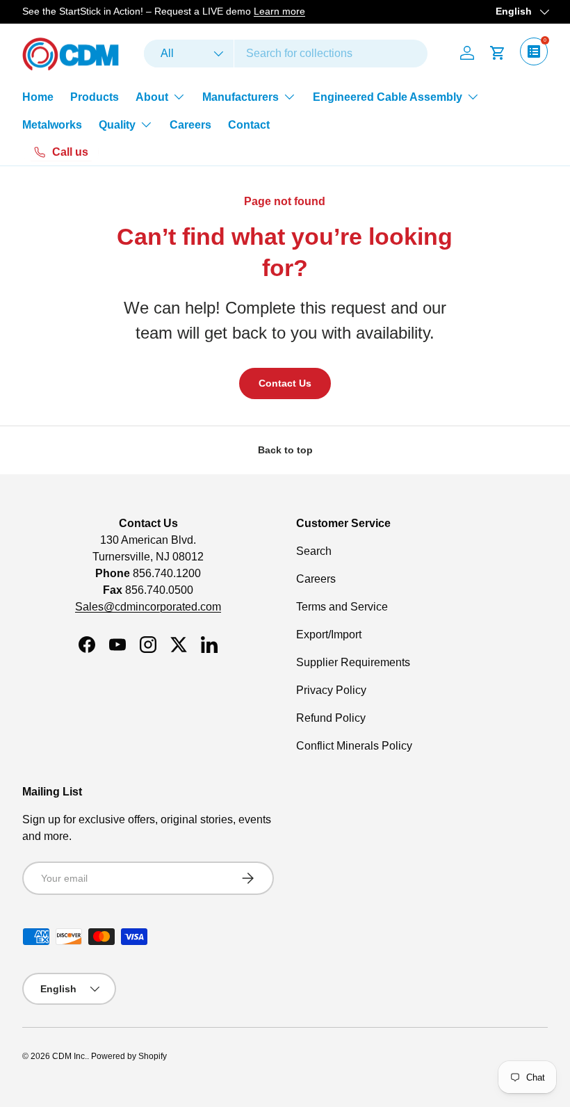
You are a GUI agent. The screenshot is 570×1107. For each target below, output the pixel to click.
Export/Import (328, 634)
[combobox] (285, 53)
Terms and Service (342, 607)
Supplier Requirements (353, 662)
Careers (190, 125)
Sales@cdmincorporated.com (148, 607)
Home (38, 97)
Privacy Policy (331, 690)
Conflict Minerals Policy (354, 746)
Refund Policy (331, 718)
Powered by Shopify (129, 1056)
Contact (249, 125)
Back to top (285, 449)
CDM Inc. (69, 1056)
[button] (497, 53)
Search (314, 551)
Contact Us (285, 383)
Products (94, 97)
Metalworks (52, 125)
